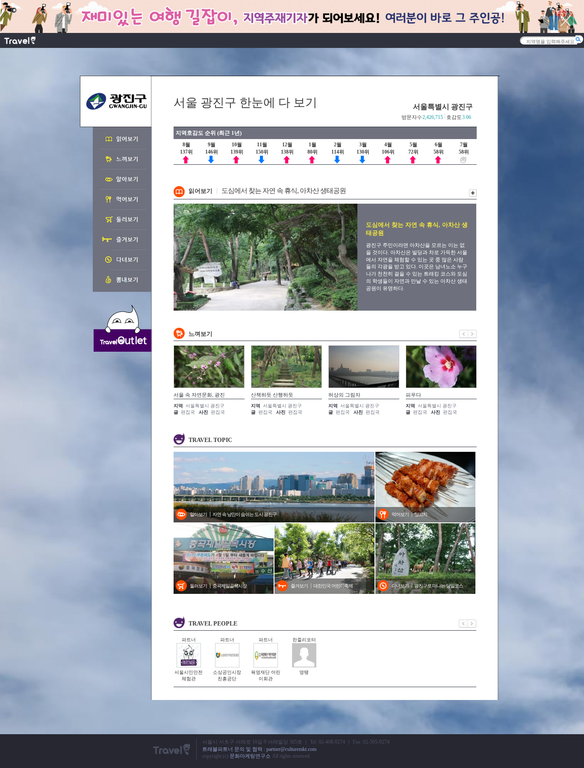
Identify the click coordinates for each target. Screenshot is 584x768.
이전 (463, 334)
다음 (472, 334)
